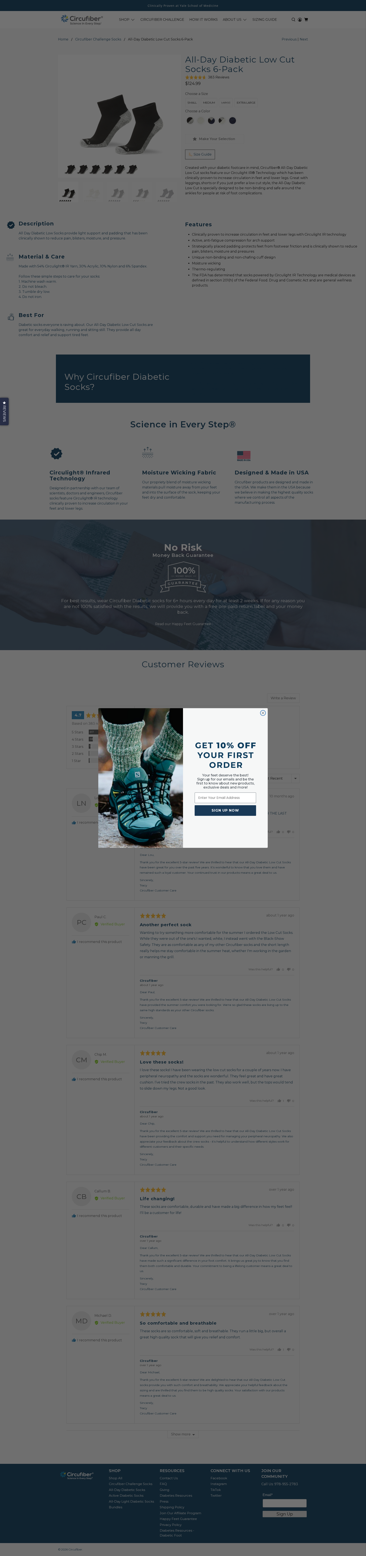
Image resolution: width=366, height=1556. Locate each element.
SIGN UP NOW (225, 810)
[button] (4, 411)
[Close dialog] (263, 713)
